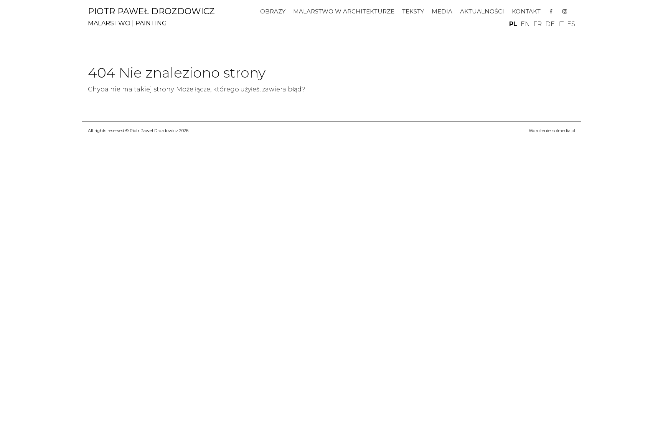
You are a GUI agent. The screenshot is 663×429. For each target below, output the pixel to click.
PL (513, 24)
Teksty (413, 11)
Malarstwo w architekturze (343, 11)
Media (442, 11)
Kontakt (526, 11)
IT (561, 24)
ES (571, 24)
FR (537, 24)
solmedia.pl (563, 130)
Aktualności (482, 11)
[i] (564, 11)
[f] (551, 11)
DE (550, 24)
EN (525, 24)
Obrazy (272, 11)
